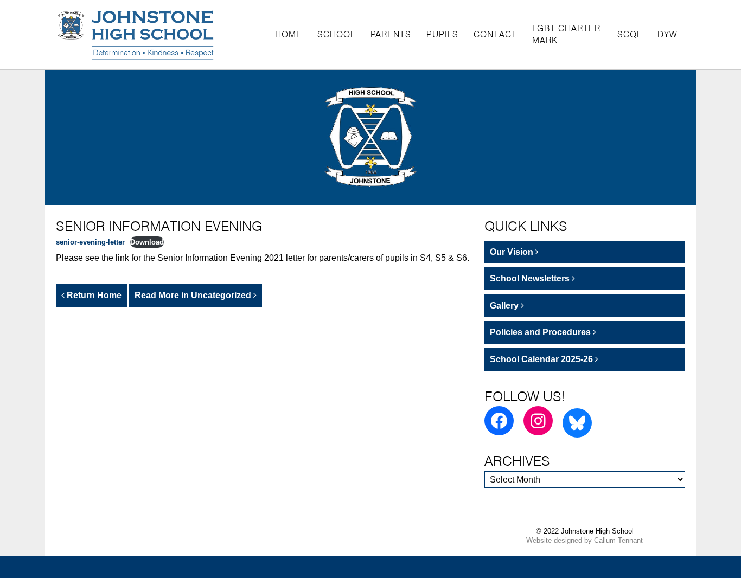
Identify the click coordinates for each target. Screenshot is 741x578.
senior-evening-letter (90, 242)
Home (288, 34)
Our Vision (512, 251)
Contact (495, 34)
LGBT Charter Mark (566, 34)
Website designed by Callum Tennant (584, 540)
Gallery (505, 305)
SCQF (629, 34)
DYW (667, 34)
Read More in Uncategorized (194, 295)
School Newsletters (531, 278)
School (336, 34)
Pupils (442, 34)
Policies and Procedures (541, 332)
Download (147, 242)
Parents (390, 34)
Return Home (93, 295)
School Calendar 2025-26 (542, 359)
